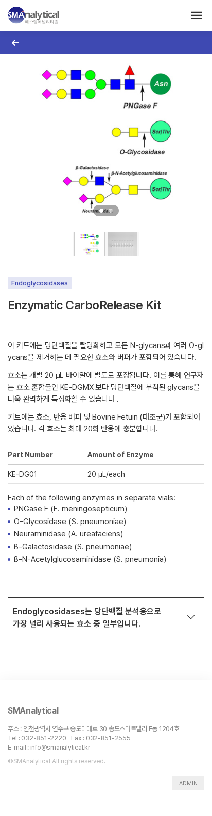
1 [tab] (101, 211)
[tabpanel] (106, 139)
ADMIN (188, 783)
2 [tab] (111, 211)
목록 (15, 42)
